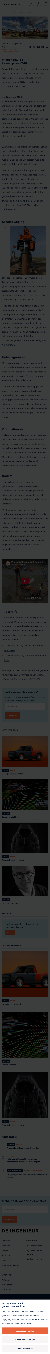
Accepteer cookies (25, 1331)
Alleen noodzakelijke (25, 1339)
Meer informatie (25, 1348)
